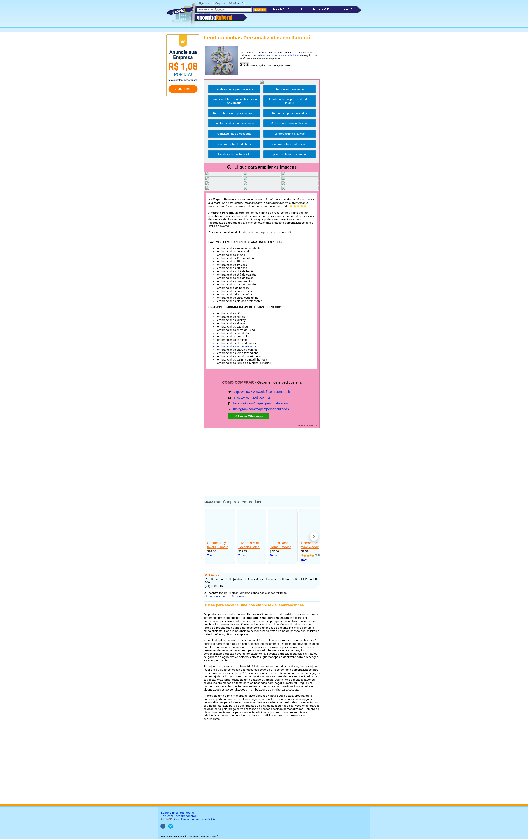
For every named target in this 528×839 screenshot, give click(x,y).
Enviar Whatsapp (250, 416)
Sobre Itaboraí (236, 3)
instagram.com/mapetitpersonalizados (261, 409)
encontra (214, 17)
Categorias (220, 3)
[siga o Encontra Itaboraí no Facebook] (162, 827)
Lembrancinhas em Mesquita (225, 596)
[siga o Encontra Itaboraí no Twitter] (170, 827)
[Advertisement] (262, 460)
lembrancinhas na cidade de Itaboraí (281, 55)
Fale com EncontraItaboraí (178, 816)
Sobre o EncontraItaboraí (177, 812)
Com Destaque (184, 819)
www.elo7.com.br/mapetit (271, 392)
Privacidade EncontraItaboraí (203, 836)
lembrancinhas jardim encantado (238, 346)
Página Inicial (205, 3)
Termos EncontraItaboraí (173, 836)
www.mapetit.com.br (255, 397)
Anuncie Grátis (205, 819)
